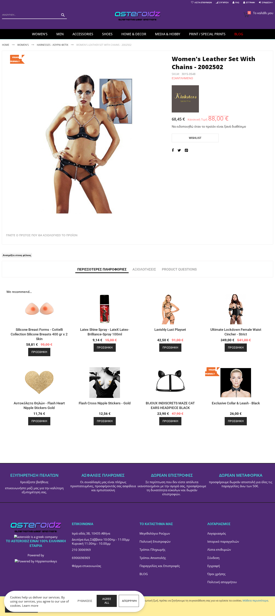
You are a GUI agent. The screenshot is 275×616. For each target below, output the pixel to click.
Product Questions (179, 269)
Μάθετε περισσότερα (255, 600)
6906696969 (81, 558)
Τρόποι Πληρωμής (152, 549)
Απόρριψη (129, 601)
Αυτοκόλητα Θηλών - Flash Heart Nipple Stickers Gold (39, 405)
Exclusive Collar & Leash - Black (236, 403)
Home (5, 45)
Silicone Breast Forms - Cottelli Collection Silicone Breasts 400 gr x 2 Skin (39, 334)
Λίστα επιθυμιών (219, 549)
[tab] (102, 269)
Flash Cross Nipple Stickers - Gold (105, 403)
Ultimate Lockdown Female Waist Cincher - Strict (235, 332)
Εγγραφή (250, 2)
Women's (23, 45)
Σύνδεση (213, 558)
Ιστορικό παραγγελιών (223, 541)
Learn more (30, 606)
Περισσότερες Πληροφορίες (102, 269)
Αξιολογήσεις (144, 269)
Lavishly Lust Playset (170, 330)
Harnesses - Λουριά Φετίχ (52, 45)
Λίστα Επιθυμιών (203, 2)
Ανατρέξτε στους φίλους (17, 255)
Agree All (106, 601)
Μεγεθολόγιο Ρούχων (155, 533)
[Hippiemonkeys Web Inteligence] (36, 561)
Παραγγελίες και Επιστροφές (160, 566)
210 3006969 (81, 550)
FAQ (237, 2)
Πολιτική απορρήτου (222, 582)
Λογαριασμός (216, 533)
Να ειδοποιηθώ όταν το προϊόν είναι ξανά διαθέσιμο (209, 126)
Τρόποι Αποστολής (153, 558)
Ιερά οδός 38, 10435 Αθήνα (91, 533)
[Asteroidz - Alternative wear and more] (137, 16)
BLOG (144, 574)
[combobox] (34, 15)
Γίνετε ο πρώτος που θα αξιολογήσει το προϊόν (42, 235)
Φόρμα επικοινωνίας (86, 566)
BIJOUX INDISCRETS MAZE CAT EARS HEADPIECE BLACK (170, 405)
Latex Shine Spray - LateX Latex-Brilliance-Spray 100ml (104, 332)
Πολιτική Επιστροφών (155, 541)
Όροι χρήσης (216, 574)
